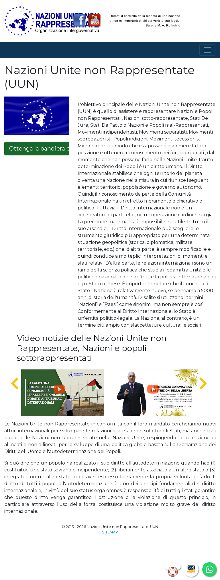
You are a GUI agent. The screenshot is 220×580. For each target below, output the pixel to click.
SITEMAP (110, 532)
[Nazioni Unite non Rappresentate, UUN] (51, 20)
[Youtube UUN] (94, 20)
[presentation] (14, 383)
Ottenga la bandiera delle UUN (39, 148)
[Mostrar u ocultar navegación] (207, 50)
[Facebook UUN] (79, 20)
